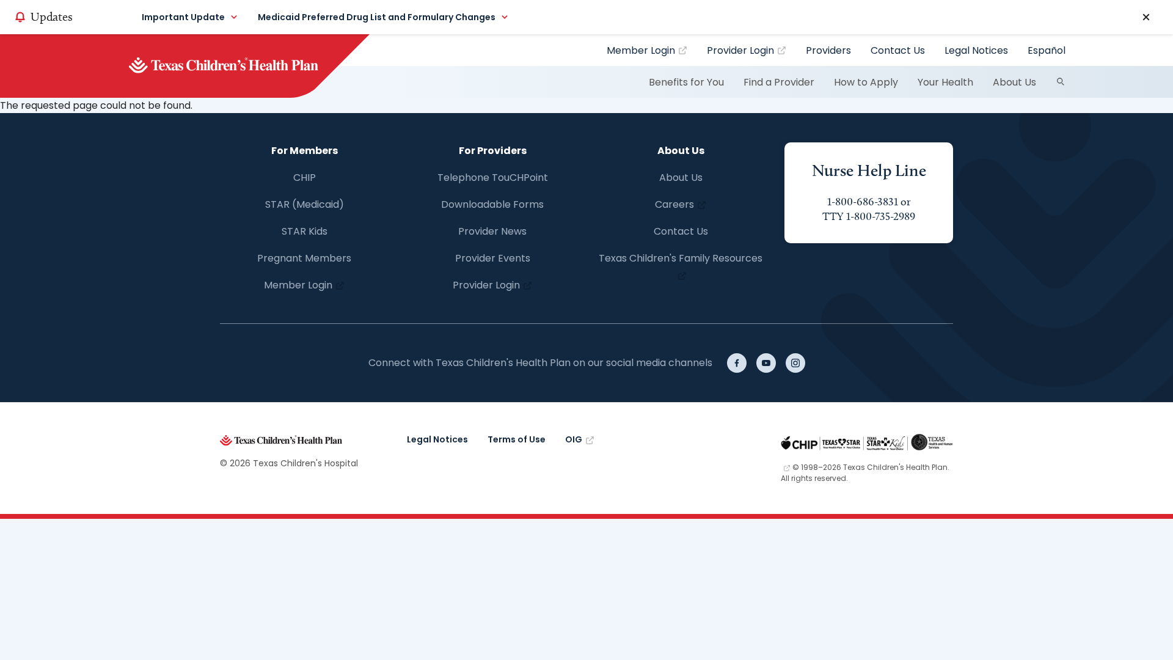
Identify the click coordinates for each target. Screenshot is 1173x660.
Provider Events (492, 258)
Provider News (492, 231)
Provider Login (740, 50)
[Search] (1060, 82)
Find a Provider (779, 82)
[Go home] (244, 66)
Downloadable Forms (492, 204)
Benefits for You (686, 82)
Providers (828, 50)
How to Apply (866, 82)
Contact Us (898, 50)
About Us (1014, 82)
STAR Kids (304, 231)
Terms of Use (517, 439)
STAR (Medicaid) (304, 204)
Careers (674, 204)
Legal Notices (976, 50)
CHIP (304, 177)
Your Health (945, 82)
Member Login (641, 50)
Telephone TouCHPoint (492, 177)
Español (1046, 50)
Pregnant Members (304, 258)
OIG (573, 439)
